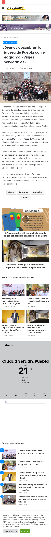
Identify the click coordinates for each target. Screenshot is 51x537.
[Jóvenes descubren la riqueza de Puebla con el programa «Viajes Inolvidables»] (9, 500)
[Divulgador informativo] (16, 8)
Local (5, 42)
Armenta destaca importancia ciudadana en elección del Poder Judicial (13, 329)
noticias (38, 192)
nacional (24, 192)
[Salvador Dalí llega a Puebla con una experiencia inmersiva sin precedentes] (37, 316)
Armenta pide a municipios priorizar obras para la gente (11, 301)
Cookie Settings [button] (11, 531)
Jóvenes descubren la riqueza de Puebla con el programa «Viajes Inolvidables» (32, 499)
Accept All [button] (25, 531)
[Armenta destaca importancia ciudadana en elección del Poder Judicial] (13, 316)
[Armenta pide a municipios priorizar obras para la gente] (13, 290)
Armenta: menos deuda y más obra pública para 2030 (37, 301)
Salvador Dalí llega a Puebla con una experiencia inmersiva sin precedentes (36, 329)
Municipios (14, 37)
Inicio (6, 37)
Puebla (26, 197)
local (12, 192)
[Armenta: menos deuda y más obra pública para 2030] (37, 290)
